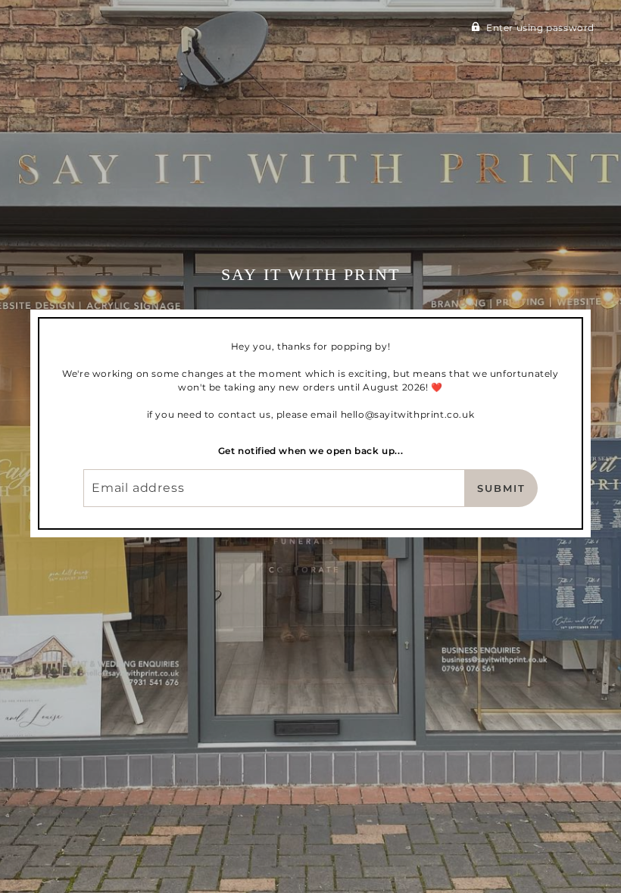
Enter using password (540, 27)
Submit (501, 488)
